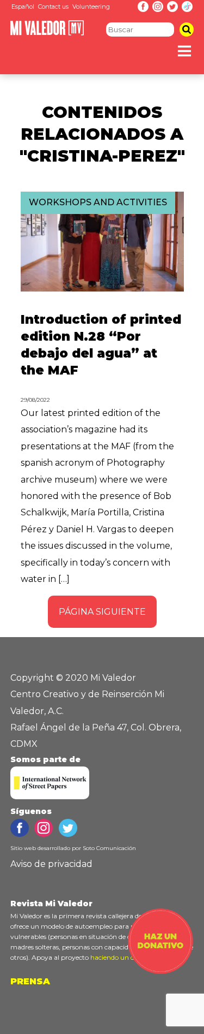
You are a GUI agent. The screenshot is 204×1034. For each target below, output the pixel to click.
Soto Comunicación (109, 848)
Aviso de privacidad (51, 864)
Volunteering (91, 6)
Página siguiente (102, 612)
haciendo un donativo (124, 957)
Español (22, 6)
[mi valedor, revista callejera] (47, 33)
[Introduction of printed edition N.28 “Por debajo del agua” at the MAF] (102, 288)
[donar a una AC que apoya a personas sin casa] (160, 971)
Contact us (53, 6)
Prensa (30, 981)
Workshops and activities (98, 202)
